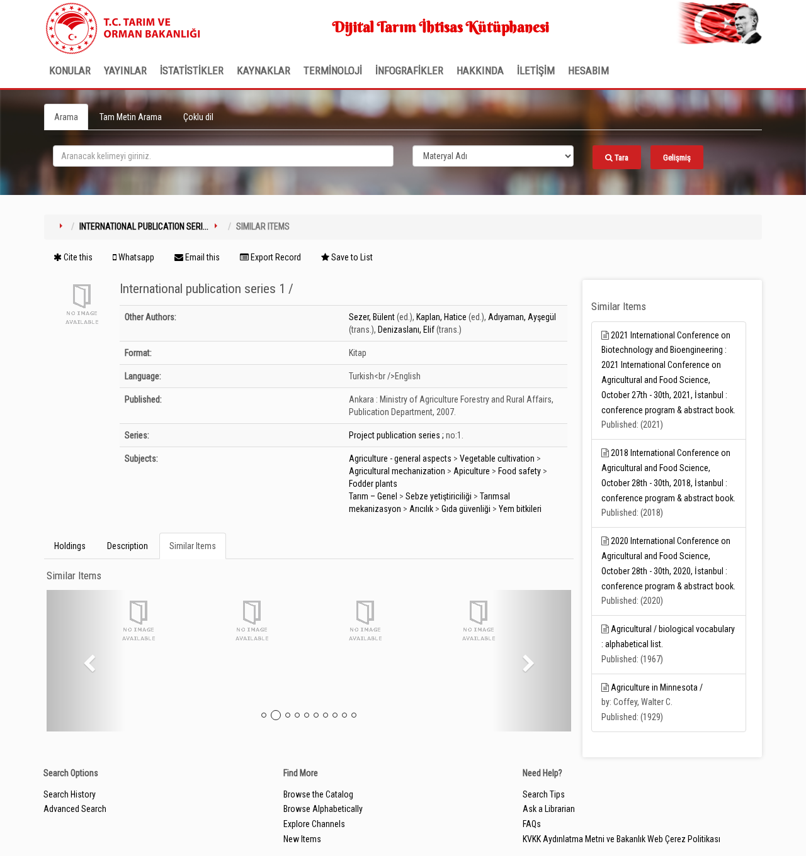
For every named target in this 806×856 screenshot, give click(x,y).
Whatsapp (135, 257)
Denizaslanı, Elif (406, 330)
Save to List (351, 257)
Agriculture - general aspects (400, 458)
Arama (66, 117)
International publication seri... (143, 226)
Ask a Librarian (549, 809)
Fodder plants (373, 484)
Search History (69, 794)
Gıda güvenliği (466, 509)
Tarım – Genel (373, 496)
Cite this (77, 257)
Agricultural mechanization (397, 471)
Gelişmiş (677, 157)
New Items (302, 839)
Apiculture (471, 471)
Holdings (70, 546)
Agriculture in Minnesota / (657, 687)
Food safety (519, 471)
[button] (86, 660)
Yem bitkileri (520, 509)
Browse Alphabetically (323, 809)
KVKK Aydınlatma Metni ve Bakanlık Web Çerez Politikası (621, 839)
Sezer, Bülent (372, 317)
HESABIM (588, 70)
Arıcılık (421, 509)
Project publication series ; (396, 435)
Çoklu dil (198, 117)
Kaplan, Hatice (441, 317)
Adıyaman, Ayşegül (522, 317)
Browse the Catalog (318, 794)
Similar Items (192, 546)
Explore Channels (314, 824)
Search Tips (544, 794)
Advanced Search (74, 809)
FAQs (532, 824)
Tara (620, 157)
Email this (201, 257)
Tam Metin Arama (130, 117)
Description (127, 546)
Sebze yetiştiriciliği (439, 496)
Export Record (275, 257)
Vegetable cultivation (497, 458)
